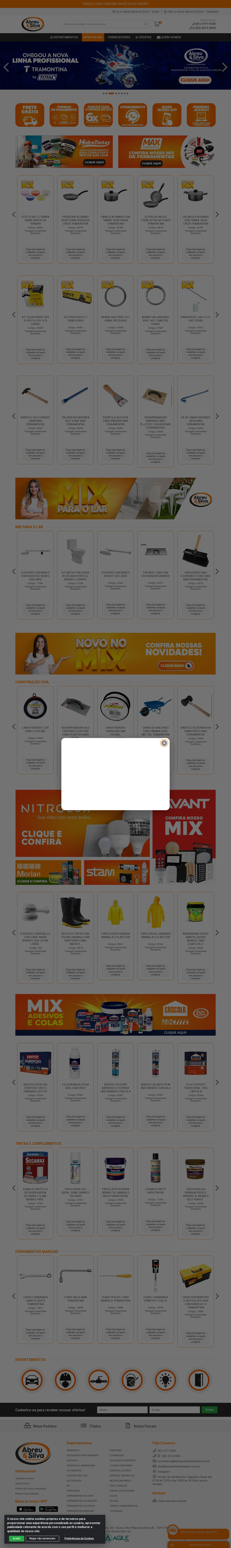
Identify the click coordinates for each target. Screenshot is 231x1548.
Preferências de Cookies (79, 1538)
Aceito (16, 1538)
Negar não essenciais (42, 1538)
